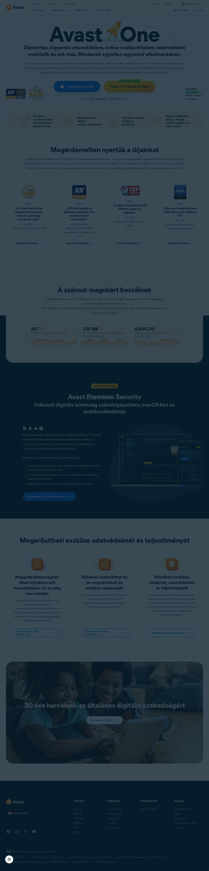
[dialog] (104, 435)
